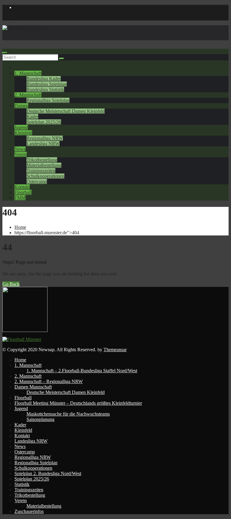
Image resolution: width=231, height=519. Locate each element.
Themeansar (115, 349)
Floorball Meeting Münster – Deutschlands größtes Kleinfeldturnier (78, 403)
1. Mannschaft (28, 73)
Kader (32, 116)
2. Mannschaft (28, 94)
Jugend (21, 127)
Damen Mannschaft (33, 386)
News (20, 149)
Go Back (11, 284)
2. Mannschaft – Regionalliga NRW (48, 381)
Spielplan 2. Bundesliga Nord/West (47, 473)
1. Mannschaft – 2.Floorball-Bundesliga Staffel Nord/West (81, 370)
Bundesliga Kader (43, 78)
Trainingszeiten (40, 170)
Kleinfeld (23, 132)
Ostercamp (36, 181)
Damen (21, 105)
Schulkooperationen (45, 176)
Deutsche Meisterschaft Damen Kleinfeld (65, 111)
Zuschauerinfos (29, 511)
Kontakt (22, 186)
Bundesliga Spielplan (46, 84)
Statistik (21, 484)
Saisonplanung (40, 419)
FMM (20, 197)
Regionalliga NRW (44, 138)
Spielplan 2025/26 (43, 121)
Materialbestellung (43, 165)
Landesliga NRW (43, 143)
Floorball (23, 192)
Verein (20, 154)
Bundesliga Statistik (45, 89)
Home (20, 227)
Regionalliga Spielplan (47, 100)
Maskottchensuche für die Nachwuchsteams (68, 413)
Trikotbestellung (41, 159)
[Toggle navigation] (4, 53)
